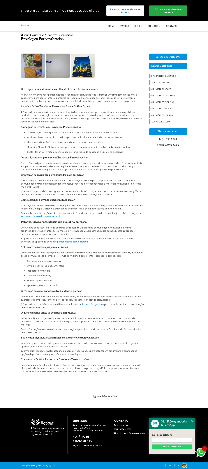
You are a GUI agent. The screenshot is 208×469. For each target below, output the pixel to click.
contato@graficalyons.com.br (130, 433)
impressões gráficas (93, 304)
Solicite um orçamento (168, 56)
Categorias (38, 35)
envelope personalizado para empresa (67, 241)
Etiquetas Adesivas (159, 82)
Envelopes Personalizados (163, 76)
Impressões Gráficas (160, 89)
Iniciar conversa (172, 446)
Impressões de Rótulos (161, 115)
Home (111, 26)
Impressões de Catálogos (163, 95)
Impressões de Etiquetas (162, 102)
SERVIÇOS (153, 26)
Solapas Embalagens (160, 121)
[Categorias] (183, 26)
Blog (137, 26)
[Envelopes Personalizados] (33, 66)
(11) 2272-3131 (169, 139)
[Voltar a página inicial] (25, 25)
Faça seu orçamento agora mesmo (125, 10)
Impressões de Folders (161, 108)
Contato (171, 26)
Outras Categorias (161, 66)
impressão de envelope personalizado (41, 216)
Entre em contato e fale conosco (168, 10)
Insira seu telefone (162, 435)
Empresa (124, 26)
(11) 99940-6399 (169, 145)
